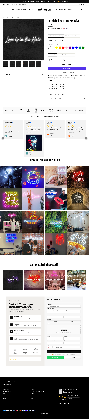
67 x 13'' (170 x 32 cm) (56, 40)
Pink (66, 47)
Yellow (56, 47)
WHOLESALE (6, 376)
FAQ (20, 4)
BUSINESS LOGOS (62, 9)
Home (4, 17)
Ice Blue (76, 47)
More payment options (67, 72)
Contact (24, 4)
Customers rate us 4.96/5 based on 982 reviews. (74, 379)
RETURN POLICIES (7, 374)
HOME (32, 371)
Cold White (49, 47)
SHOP (56, 9)
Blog (12, 4)
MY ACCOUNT (6, 371)
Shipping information (58, 94)
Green (83, 47)
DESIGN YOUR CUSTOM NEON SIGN (19, 9)
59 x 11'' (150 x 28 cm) (71, 36)
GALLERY (70, 9)
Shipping (7, 74)
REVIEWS (5, 380)
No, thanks (52, 55)
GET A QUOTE (31, 9)
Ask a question (55, 98)
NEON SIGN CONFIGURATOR (37, 374)
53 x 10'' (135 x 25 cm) (56, 36)
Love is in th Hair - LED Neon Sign (15, 17)
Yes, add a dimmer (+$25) (66, 55)
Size (50, 33)
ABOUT (32, 378)
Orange (59, 47)
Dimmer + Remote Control (58, 52)
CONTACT (5, 378)
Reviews (16, 4)
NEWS (32, 376)
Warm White (53, 47)
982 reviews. (59, 24)
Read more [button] (28, 132)
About (4, 4)
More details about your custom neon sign (20, 70)
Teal (79, 47)
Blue (73, 47)
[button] (67, 28)
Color (53, 44)
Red (63, 47)
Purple (69, 47)
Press (8, 4)
